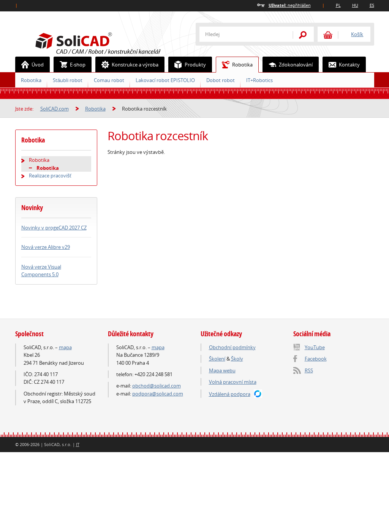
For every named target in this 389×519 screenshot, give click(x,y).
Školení (217, 358)
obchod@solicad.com (156, 385)
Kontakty (349, 64)
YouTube (315, 347)
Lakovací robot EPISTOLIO (165, 80)
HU (355, 5)
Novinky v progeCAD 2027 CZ (54, 227)
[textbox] (241, 34)
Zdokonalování (296, 64)
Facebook (316, 358)
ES (372, 5)
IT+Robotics (259, 80)
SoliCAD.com (110, 42)
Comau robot (109, 80)
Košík (357, 34)
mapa (65, 347)
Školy (237, 358)
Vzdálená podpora (229, 394)
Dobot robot (220, 80)
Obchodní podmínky (232, 347)
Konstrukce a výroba (135, 64)
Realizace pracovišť (50, 175)
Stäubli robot (67, 80)
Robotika (242, 64)
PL (338, 5)
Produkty (195, 64)
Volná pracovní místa (232, 381)
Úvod (38, 64)
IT (77, 444)
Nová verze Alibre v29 (45, 247)
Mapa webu (222, 370)
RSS (309, 370)
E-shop (77, 64)
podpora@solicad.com (157, 393)
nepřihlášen (290, 5)
